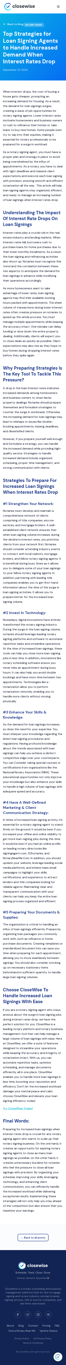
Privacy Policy (21, 1338)
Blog (21, 1325)
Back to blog (15, 24)
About (10, 1325)
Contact (33, 1325)
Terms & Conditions (33, 1342)
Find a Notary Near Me (22, 1330)
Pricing (46, 1325)
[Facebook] (17, 1314)
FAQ (57, 1325)
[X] (28, 1314)
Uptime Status (48, 1330)
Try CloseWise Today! (18, 1108)
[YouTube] (48, 1314)
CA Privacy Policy (42, 1338)
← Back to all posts (33, 1237)
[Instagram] (38, 1314)
